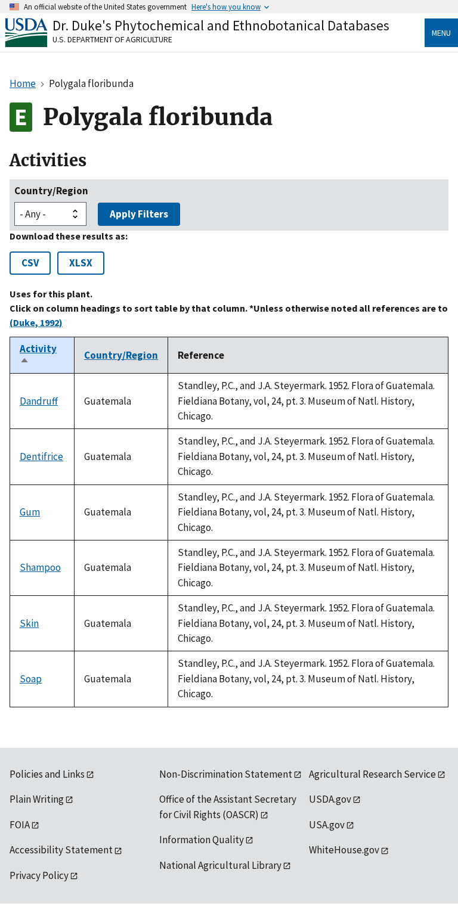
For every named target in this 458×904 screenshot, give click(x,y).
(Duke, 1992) (36, 322)
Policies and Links (47, 774)
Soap (31, 678)
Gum (30, 511)
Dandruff (39, 401)
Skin (29, 623)
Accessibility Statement (61, 849)
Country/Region (51, 190)
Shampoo (40, 567)
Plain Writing (37, 799)
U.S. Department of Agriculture (112, 39)
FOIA (20, 824)
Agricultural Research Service (372, 774)
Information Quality (201, 839)
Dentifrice (41, 456)
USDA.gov (330, 799)
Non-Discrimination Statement (225, 774)
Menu (441, 32)
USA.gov (327, 824)
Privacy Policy (39, 875)
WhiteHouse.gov (344, 849)
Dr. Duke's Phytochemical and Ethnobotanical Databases (220, 25)
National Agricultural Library (220, 865)
